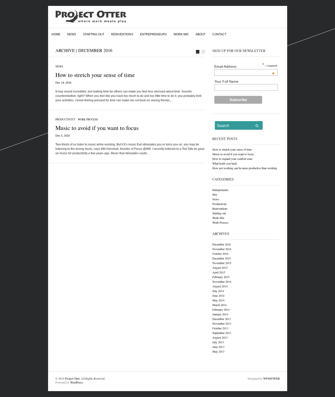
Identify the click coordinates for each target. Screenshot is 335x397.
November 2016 (221, 249)
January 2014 (220, 314)
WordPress (76, 382)
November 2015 (221, 263)
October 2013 (220, 328)
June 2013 (218, 347)
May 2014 (218, 300)
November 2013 (221, 323)
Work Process (88, 119)
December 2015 (221, 258)
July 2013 (218, 342)
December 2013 (221, 319)
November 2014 (221, 281)
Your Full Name (226, 81)
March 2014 (219, 305)
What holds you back (224, 163)
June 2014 (218, 295)
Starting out (93, 34)
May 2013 (218, 351)
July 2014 (218, 291)
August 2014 (220, 286)
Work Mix (181, 34)
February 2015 (221, 277)
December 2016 (221, 244)
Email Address (244, 66)
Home (56, 34)
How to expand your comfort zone (232, 159)
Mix (214, 194)
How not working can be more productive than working (244, 168)
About (200, 34)
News (71, 34)
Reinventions (122, 34)
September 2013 (221, 333)
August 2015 (220, 267)
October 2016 (220, 254)
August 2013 (220, 337)
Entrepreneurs (153, 34)
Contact (219, 34)
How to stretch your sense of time (95, 75)
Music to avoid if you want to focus (97, 128)
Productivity (65, 119)
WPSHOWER (271, 378)
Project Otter (72, 378)
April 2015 (218, 272)
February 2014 (221, 309)
